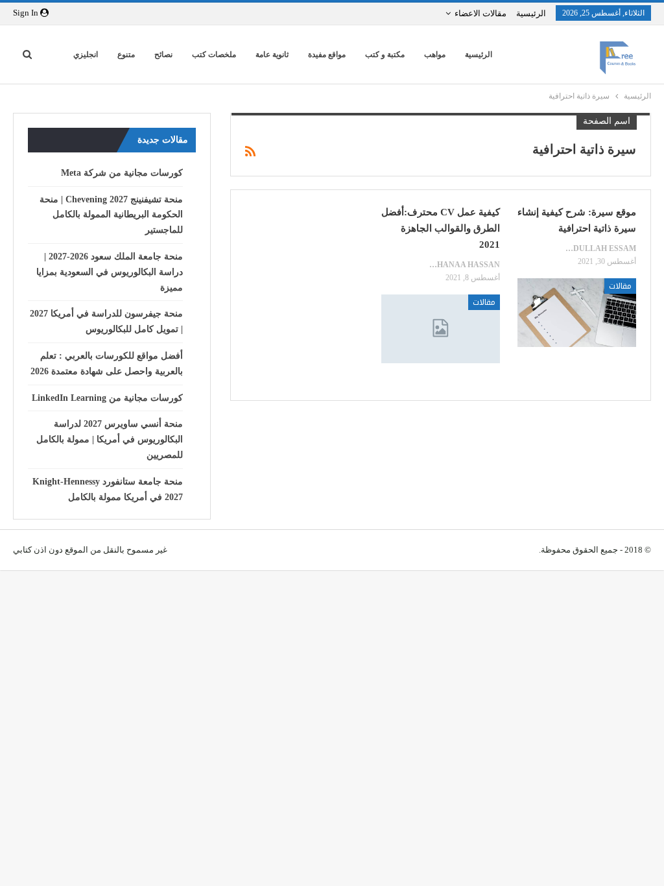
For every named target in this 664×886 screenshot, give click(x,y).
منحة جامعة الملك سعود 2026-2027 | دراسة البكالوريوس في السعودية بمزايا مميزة (109, 272)
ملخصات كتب (214, 54)
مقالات (620, 286)
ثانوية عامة (272, 54)
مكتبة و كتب (385, 54)
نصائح (163, 54)
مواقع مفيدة (327, 54)
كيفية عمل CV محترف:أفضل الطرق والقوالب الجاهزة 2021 (440, 228)
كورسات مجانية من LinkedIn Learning (107, 398)
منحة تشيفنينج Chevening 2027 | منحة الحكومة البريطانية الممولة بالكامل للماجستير (111, 215)
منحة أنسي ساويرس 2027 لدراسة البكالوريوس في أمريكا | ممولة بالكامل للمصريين (109, 439)
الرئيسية (531, 13)
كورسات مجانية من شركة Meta (122, 173)
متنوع (126, 54)
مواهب (434, 54)
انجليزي (85, 54)
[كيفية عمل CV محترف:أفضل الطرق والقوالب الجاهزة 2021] (440, 328)
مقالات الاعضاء (480, 13)
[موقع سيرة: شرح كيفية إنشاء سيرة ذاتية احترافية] (576, 312)
